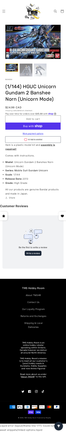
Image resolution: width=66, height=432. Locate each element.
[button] (3, 11)
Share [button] (12, 197)
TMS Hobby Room (30, 418)
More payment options (33, 133)
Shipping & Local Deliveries (33, 325)
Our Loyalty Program (33, 309)
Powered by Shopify (44, 418)
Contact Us (33, 302)
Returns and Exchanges (33, 316)
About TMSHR (33, 295)
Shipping (8, 110)
